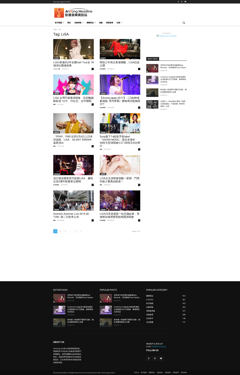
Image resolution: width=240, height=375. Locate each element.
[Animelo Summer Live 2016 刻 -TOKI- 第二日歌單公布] (73, 200)
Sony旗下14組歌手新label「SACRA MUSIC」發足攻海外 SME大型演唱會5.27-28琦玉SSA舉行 (120, 141)
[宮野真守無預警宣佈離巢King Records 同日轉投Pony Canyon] (152, 68)
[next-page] (81, 231)
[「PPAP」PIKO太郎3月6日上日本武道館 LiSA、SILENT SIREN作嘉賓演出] (73, 123)
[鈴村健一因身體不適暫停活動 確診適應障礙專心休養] (152, 92)
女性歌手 (56, 58)
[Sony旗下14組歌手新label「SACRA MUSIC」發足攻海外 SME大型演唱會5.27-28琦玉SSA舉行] (120, 123)
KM (54, 104)
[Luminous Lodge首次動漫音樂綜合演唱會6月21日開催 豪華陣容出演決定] (152, 80)
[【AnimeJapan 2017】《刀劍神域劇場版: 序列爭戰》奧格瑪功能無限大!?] (120, 85)
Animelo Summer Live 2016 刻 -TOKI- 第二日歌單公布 (71, 215)
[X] (181, 1)
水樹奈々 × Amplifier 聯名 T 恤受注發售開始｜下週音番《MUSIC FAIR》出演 (173, 103)
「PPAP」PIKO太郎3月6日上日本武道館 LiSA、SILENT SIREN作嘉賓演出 (73, 139)
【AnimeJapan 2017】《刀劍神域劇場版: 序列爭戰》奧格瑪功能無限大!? (120, 101)
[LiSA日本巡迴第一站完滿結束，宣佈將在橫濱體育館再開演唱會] (120, 200)
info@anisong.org (159, 346)
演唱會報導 (57, 174)
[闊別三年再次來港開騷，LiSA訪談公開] (120, 49)
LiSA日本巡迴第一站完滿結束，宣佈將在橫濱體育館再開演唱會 (120, 215)
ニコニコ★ (56, 69)
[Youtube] (185, 1)
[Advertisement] (120, 262)
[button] (184, 23)
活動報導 (103, 94)
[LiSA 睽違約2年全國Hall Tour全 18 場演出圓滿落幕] (73, 49)
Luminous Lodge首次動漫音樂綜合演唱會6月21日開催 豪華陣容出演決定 (173, 79)
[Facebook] (178, 1)
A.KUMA (103, 69)
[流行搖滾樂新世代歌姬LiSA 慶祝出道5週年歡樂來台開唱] (73, 165)
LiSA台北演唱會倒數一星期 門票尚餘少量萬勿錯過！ (120, 180)
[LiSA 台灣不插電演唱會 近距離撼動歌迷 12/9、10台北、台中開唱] (73, 85)
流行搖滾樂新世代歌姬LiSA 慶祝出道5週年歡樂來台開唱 (73, 180)
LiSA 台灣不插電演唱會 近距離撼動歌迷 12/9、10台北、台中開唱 (73, 99)
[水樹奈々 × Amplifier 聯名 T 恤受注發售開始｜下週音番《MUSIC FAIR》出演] (152, 104)
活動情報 (56, 94)
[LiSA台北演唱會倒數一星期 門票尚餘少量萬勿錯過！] (120, 165)
